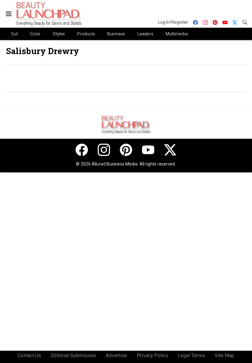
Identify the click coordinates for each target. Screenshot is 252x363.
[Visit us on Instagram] (104, 150)
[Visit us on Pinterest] (126, 150)
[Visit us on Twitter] (170, 150)
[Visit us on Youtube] (148, 150)
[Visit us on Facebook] (82, 150)
